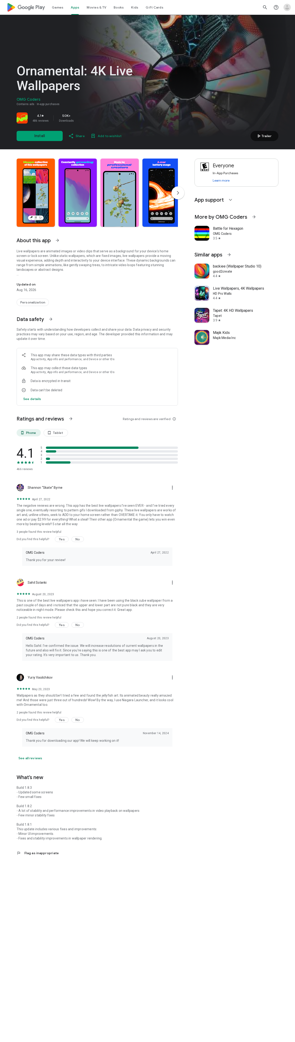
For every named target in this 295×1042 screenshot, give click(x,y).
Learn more (221, 180)
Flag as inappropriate (38, 853)
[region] (81, 118)
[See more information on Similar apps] (229, 254)
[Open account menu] (287, 7)
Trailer (263, 136)
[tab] (57, 7)
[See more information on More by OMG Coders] (254, 216)
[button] (36, 193)
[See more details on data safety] (32, 398)
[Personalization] (33, 302)
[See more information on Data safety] (50, 319)
